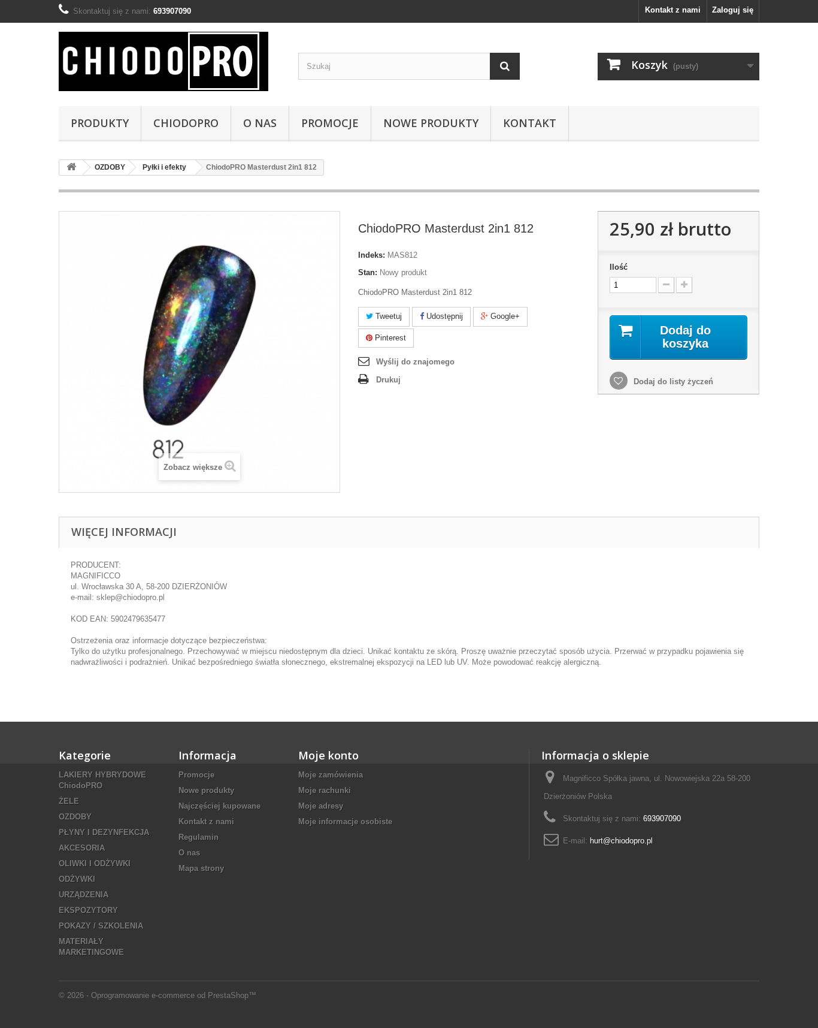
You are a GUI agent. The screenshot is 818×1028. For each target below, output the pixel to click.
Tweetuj (387, 316)
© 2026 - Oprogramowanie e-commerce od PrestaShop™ (157, 995)
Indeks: (371, 255)
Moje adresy (320, 805)
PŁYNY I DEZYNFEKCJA (104, 832)
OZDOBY (75, 816)
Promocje (330, 123)
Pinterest (389, 337)
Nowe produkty (206, 790)
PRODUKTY (100, 123)
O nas (260, 123)
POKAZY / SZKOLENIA (101, 925)
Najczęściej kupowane (219, 805)
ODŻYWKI (77, 879)
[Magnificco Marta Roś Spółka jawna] (169, 61)
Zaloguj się (732, 9)
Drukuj (388, 379)
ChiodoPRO (186, 123)
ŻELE (69, 801)
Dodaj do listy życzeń (672, 381)
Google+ (504, 316)
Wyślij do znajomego (415, 361)
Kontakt (529, 123)
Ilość (619, 267)
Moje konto (328, 755)
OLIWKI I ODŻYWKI (95, 863)
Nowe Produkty (430, 123)
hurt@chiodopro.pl (621, 840)
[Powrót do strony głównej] (71, 167)
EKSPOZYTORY (88, 910)
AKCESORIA (82, 847)
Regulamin (198, 837)
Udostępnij (443, 316)
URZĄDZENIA (83, 894)
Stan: (367, 272)
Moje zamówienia (330, 774)
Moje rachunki (324, 790)
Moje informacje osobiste (345, 821)
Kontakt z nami (673, 9)
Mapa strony (201, 868)
